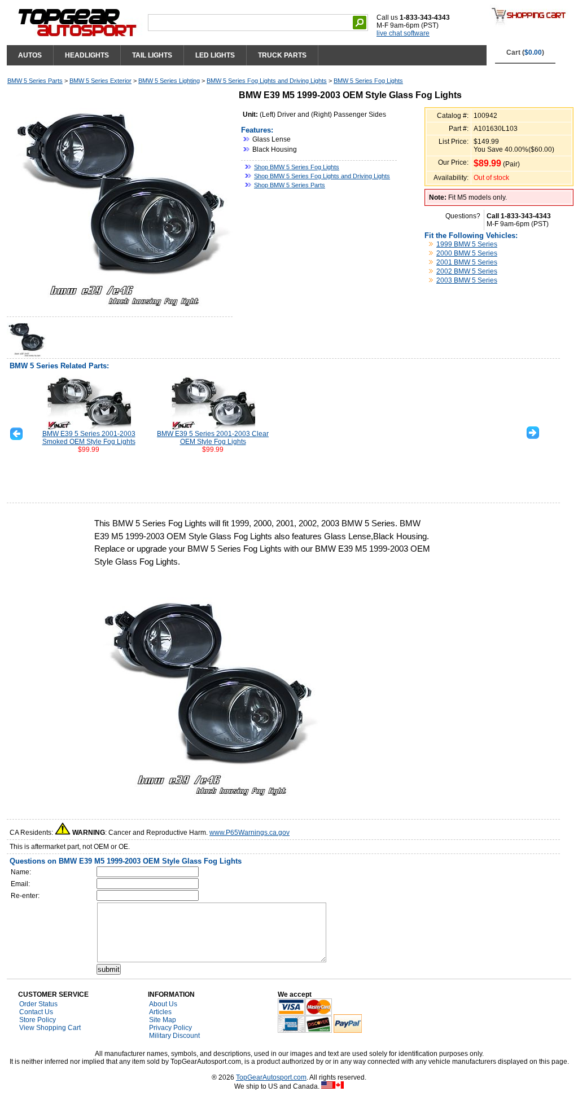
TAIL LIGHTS (152, 55)
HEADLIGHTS (87, 55)
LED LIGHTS (215, 55)
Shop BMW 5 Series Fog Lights (296, 167)
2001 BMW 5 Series (466, 262)
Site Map (162, 1020)
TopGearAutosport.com (271, 1077)
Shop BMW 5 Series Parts (289, 185)
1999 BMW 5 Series (466, 244)
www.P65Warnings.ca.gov (249, 833)
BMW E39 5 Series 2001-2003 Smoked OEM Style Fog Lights (88, 438)
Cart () (525, 52)
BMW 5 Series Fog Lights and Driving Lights (267, 80)
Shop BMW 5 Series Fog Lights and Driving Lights (322, 176)
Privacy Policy (170, 1028)
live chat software (403, 33)
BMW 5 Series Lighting (169, 80)
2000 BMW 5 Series (466, 253)
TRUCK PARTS (282, 55)
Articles (160, 1012)
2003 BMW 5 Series (466, 280)
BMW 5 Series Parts (35, 80)
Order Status (38, 1004)
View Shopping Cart (50, 1028)
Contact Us (36, 1012)
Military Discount (174, 1036)
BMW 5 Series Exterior (100, 80)
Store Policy (37, 1020)
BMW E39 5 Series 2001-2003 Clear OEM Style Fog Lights (213, 438)
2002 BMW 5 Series (466, 271)
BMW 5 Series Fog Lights (368, 80)
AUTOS (30, 55)
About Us (163, 1004)
